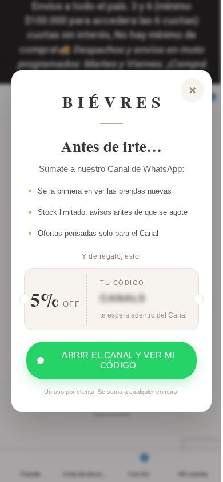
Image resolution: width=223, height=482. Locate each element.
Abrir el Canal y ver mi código (118, 360)
